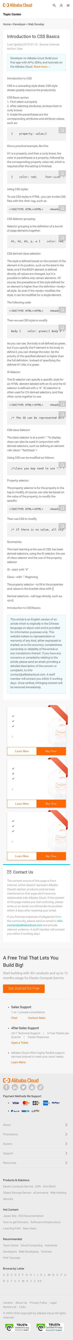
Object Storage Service (17, 1192)
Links (22, 1307)
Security (8, 1199)
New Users (29, 1228)
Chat (14, 1017)
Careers (8, 1302)
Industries (51, 1245)
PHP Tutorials (11, 1257)
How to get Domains (16, 1222)
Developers (10, 1251)
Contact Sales (36, 1017)
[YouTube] (32, 1087)
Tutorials (46, 1251)
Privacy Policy (38, 1302)
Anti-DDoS (49, 1186)
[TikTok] (40, 1087)
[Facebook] (6, 1087)
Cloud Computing (32, 1245)
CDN (38, 1186)
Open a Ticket (19, 1042)
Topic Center (11, 1245)
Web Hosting (58, 1192)
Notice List (9, 1307)
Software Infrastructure (45, 1222)
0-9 (40, 1281)
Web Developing (29, 1251)
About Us (21, 1302)
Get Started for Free (23, 988)
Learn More (22, 751)
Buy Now (51, 751)
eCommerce (40, 1192)
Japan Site (9, 1215)
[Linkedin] (15, 1087)
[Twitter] (23, 1087)
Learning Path (12, 1228)
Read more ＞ (42, 66)
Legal (53, 1302)
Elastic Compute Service (18, 1186)
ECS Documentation (31, 1215)
